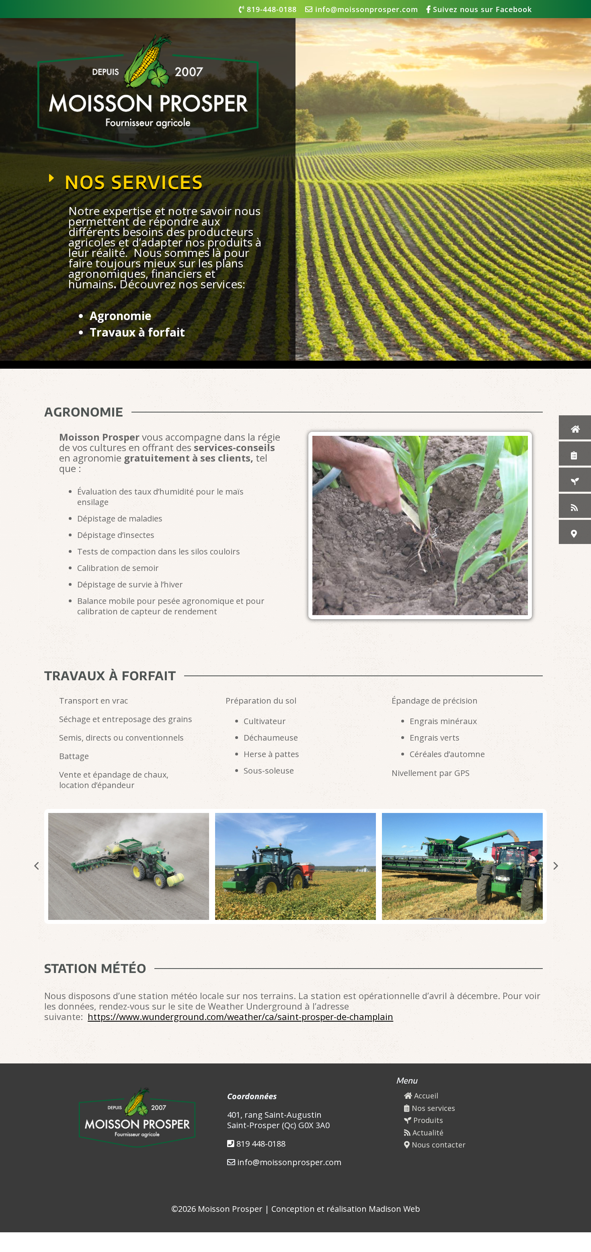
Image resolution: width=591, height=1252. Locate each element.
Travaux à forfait (137, 332)
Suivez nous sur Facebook (481, 10)
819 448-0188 (259, 1143)
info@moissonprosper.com (365, 10)
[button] (36, 866)
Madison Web (394, 1208)
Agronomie (120, 315)
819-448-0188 (270, 10)
